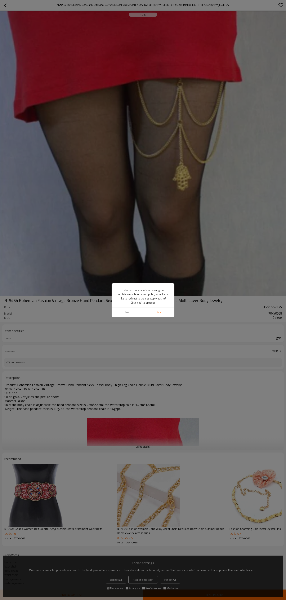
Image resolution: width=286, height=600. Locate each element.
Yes (158, 312)
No (127, 312)
